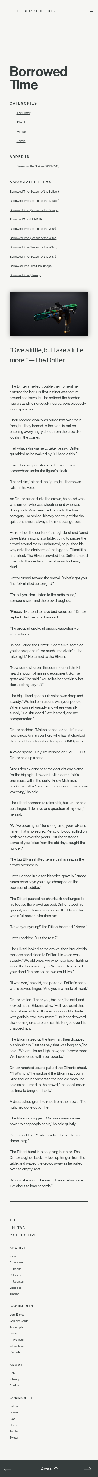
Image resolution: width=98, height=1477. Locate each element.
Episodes (15, 1287)
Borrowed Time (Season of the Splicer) (34, 191)
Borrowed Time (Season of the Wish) (33, 228)
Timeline (14, 1294)
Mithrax (22, 131)
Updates (18, 1281)
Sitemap (15, 1379)
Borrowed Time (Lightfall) (26, 219)
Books (17, 1269)
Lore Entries (17, 1314)
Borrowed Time (39, 78)
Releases (15, 1275)
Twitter (14, 1437)
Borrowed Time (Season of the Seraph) (34, 201)
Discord (14, 1425)
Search (14, 1256)
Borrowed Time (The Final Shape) (31, 266)
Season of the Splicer (30, 166)
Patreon (14, 1406)
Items (13, 1333)
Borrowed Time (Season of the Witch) (33, 238)
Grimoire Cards (19, 1321)
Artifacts (18, 1339)
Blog (12, 1419)
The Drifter (23, 113)
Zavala (21, 141)
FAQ (12, 1373)
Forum (14, 1412)
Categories (16, 1262)
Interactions (17, 1346)
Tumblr (14, 1431)
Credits (14, 1385)
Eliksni (21, 122)
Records (15, 1352)
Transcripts (16, 1327)
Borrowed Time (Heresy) (25, 275)
